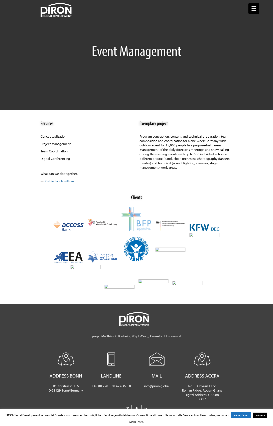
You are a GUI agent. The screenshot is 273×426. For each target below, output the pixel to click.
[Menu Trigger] (253, 8)
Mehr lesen (136, 422)
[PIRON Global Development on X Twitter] (128, 408)
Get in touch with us (59, 181)
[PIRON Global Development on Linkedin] (145, 408)
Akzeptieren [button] (241, 415)
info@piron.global (156, 386)
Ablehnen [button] (260, 415)
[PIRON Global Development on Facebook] (136, 408)
